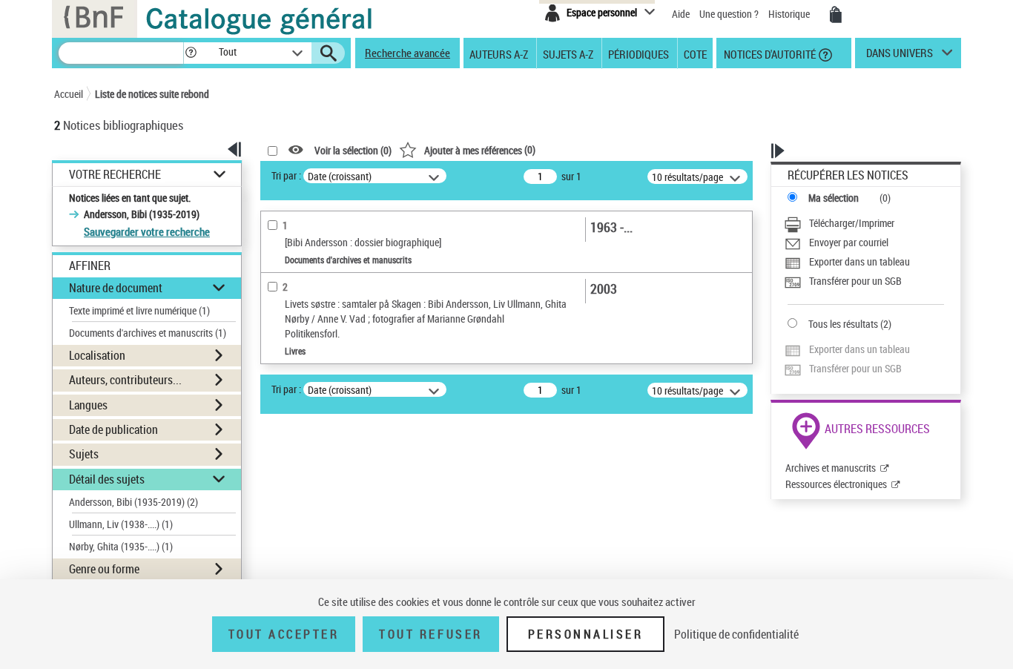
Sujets (84, 454)
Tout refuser (430, 634)
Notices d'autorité (769, 53)
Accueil (68, 94)
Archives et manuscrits (830, 468)
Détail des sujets (107, 479)
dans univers (899, 56)
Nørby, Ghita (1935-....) (121, 546)
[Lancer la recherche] (328, 53)
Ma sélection (833, 198)
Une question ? (730, 14)
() (479, 149)
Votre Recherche (115, 174)
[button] (190, 53)
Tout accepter (284, 634)
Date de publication (113, 429)
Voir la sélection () (353, 150)
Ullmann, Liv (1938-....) (121, 524)
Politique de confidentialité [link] (736, 634)
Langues (88, 405)
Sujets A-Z (568, 53)
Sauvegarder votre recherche (147, 231)
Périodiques (638, 53)
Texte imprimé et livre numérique (139, 310)
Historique (790, 14)
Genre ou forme (104, 569)
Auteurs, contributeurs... (125, 380)
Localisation (97, 355)
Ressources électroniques (836, 484)
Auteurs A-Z (498, 53)
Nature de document (115, 288)
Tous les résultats (843, 324)
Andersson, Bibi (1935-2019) (133, 502)
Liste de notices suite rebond (152, 94)
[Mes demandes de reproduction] (836, 15)
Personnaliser (586, 634)
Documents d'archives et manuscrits (147, 333)
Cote (695, 53)
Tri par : (286, 175)
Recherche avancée (407, 52)
